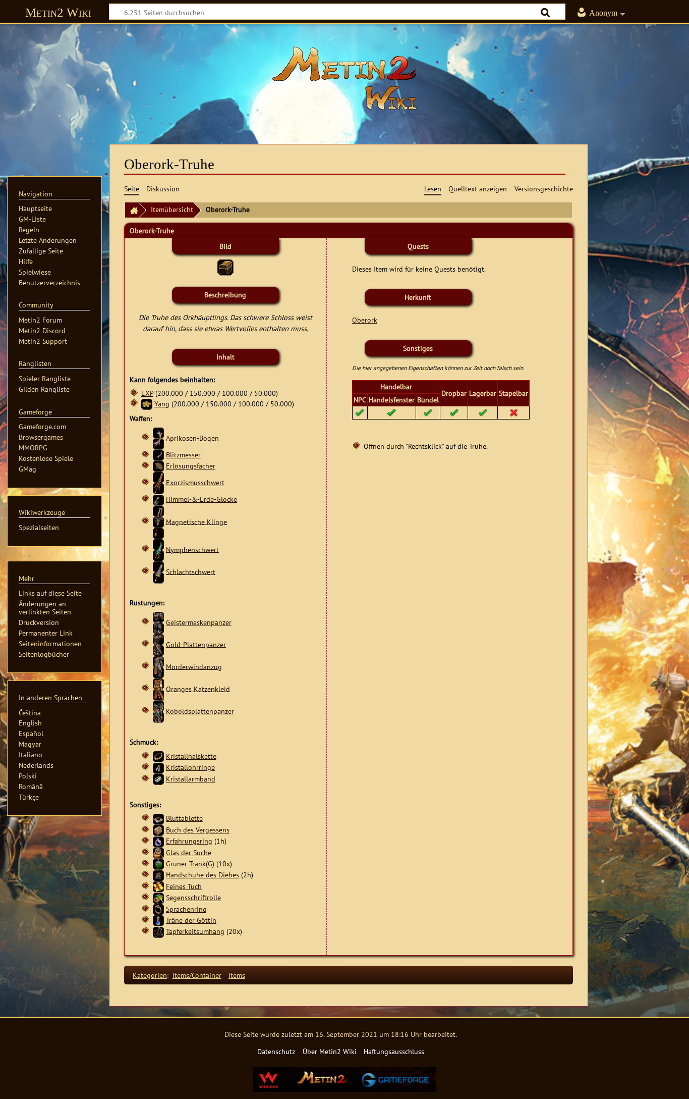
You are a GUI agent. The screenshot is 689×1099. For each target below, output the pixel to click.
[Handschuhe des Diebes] (158, 874)
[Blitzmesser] (158, 454)
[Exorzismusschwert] (158, 482)
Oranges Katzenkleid (198, 688)
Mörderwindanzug (194, 666)
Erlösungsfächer (190, 465)
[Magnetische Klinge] (158, 521)
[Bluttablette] (158, 818)
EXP (147, 393)
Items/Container (197, 975)
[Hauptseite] (344, 78)
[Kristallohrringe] (158, 767)
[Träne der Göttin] (158, 920)
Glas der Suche (188, 852)
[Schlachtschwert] (158, 571)
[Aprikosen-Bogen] (158, 437)
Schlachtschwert (190, 571)
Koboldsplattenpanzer (200, 710)
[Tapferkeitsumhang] (158, 931)
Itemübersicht (172, 209)
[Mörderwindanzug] (158, 666)
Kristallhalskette (191, 756)
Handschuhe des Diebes (202, 874)
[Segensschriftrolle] (158, 897)
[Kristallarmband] (158, 778)
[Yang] (146, 403)
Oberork (364, 320)
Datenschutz (276, 1051)
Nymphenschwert (192, 549)
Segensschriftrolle (193, 897)
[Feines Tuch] (158, 886)
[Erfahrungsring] (158, 841)
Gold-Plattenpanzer (196, 644)
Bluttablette (184, 818)
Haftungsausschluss (394, 1051)
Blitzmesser (183, 454)
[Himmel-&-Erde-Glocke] (158, 499)
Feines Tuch (184, 886)
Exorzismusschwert (195, 482)
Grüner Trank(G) (190, 863)
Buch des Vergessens (197, 829)
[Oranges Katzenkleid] (158, 688)
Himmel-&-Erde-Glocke (201, 499)
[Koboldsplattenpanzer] (158, 710)
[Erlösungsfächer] (158, 465)
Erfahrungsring (189, 841)
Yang (161, 403)
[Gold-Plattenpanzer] (158, 644)
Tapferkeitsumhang (195, 931)
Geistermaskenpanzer (199, 621)
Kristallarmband (190, 778)
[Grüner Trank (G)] (158, 863)
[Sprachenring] (158, 909)
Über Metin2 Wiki (330, 1051)
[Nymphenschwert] (158, 549)
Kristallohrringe (190, 767)
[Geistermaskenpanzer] (158, 621)
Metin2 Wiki (58, 12)
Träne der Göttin (191, 920)
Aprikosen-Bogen (192, 437)
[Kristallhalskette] (158, 756)
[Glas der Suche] (158, 852)
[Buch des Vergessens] (158, 829)
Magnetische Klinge (196, 521)
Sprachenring (186, 909)
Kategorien (150, 975)
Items (236, 975)
